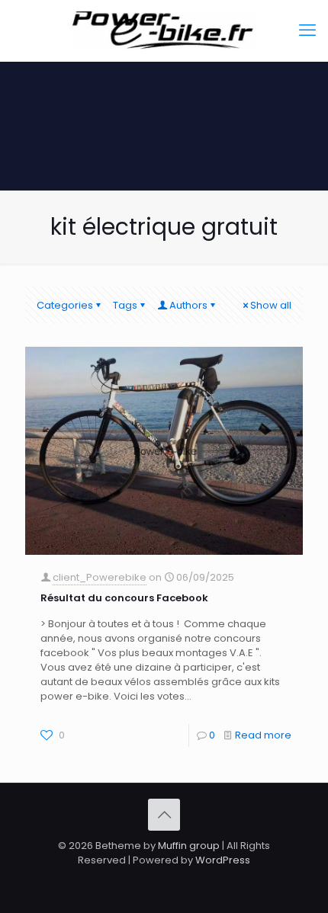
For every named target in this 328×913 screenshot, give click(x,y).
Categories (65, 305)
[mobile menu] (307, 30)
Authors (188, 305)
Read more (263, 735)
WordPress (222, 860)
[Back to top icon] (164, 815)
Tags (125, 305)
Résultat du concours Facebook (124, 598)
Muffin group (189, 845)
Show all (270, 305)
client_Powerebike (99, 577)
